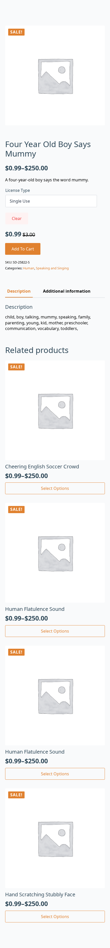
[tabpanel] (55, 317)
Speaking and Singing (52, 268)
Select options (55, 488)
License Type (17, 190)
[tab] (19, 291)
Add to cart (23, 249)
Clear (17, 218)
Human (28, 268)
